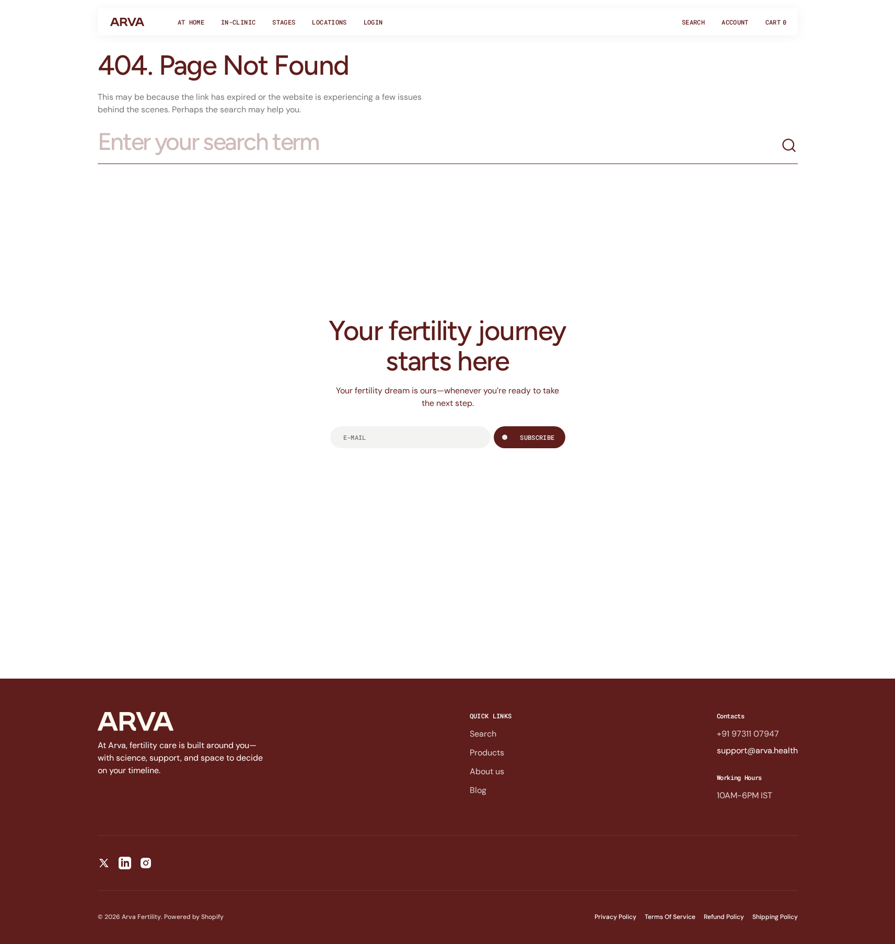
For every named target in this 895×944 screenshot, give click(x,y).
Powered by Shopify (194, 917)
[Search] (789, 145)
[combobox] (439, 146)
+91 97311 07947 (748, 733)
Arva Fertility (141, 917)
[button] (693, 22)
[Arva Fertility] (127, 22)
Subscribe (537, 437)
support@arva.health (757, 750)
